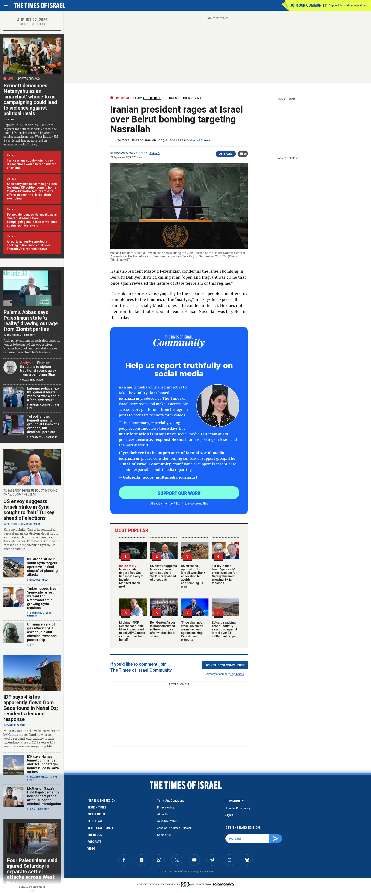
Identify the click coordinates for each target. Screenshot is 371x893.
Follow (154, 152)
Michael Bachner (40, 405)
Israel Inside (96, 814)
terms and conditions (170, 800)
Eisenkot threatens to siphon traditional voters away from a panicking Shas (38, 368)
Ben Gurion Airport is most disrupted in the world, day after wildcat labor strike (163, 629)
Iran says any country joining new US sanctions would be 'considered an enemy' (31, 164)
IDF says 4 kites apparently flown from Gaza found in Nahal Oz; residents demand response (30, 708)
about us (163, 814)
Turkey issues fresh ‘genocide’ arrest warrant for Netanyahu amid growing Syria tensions (224, 574)
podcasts (94, 841)
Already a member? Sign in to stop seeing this (179, 503)
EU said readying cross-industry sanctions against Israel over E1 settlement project (224, 629)
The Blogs (94, 835)
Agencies (35, 613)
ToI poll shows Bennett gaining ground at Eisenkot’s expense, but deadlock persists (43, 424)
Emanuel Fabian (31, 524)
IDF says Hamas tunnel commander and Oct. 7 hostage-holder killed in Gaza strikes (43, 764)
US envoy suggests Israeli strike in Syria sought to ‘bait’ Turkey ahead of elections (163, 572)
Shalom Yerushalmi (32, 380)
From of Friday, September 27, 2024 (168, 98)
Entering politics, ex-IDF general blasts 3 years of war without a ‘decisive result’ (43, 394)
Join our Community (308, 5)
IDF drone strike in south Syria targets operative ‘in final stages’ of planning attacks (42, 567)
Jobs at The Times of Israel (174, 828)
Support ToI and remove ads (348, 5)
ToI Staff (9, 119)
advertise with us (168, 821)
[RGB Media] (188, 884)
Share (228, 153)
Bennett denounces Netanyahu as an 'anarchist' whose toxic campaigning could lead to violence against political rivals (32, 220)
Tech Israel (95, 821)
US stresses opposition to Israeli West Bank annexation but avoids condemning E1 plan (193, 576)
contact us (164, 835)
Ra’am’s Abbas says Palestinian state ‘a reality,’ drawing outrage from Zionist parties (30, 321)
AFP (32, 645)
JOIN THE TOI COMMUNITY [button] (225, 665)
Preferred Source (198, 140)
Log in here (237, 673)
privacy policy (165, 807)
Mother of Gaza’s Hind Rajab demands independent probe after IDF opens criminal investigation (44, 796)
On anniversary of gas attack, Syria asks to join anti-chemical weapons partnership (42, 632)
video (91, 848)
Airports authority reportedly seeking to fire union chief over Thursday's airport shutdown (28, 245)
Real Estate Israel (100, 828)
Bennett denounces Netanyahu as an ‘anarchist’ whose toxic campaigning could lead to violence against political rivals (30, 99)
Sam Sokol (12, 335)
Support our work (179, 493)
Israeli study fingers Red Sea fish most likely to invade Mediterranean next (131, 576)
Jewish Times (96, 807)
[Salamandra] (223, 883)
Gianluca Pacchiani (128, 152)
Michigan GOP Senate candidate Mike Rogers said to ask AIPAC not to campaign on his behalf (132, 631)
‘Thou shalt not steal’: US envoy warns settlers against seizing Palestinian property (192, 631)
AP (31, 809)
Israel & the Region (101, 800)
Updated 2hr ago (28, 78)
